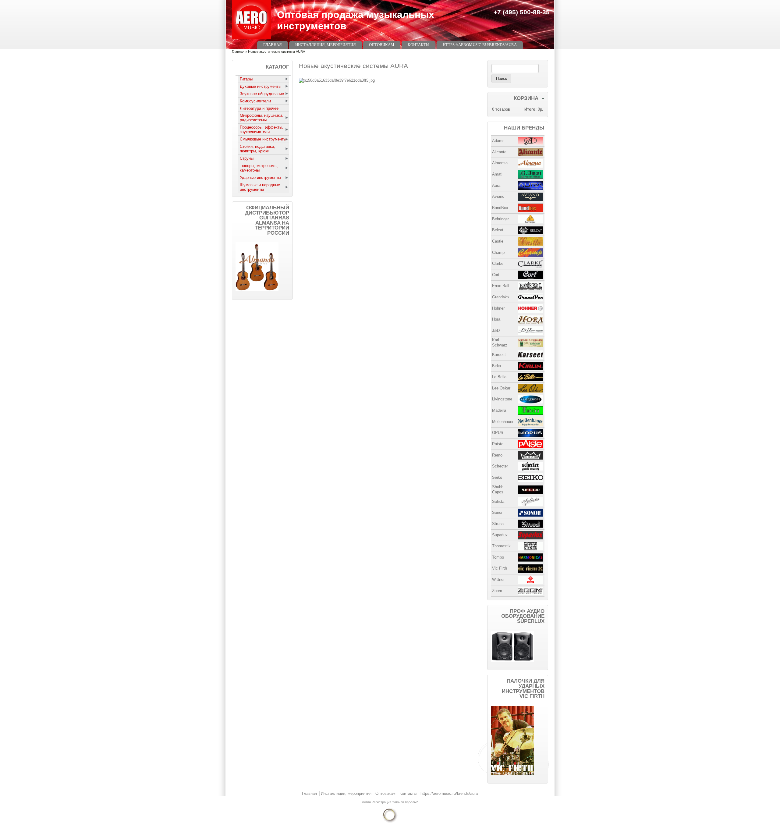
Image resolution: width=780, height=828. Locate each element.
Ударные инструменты (260, 177)
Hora (496, 319)
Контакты (418, 44)
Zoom (497, 590)
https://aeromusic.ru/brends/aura (480, 44)
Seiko (497, 477)
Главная (272, 44)
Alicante (499, 152)
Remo (497, 455)
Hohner (498, 308)
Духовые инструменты (260, 86)
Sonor (497, 512)
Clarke (497, 263)
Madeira (499, 410)
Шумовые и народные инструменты (260, 187)
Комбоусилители (255, 101)
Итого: (530, 109)
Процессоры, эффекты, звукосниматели (261, 129)
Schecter (500, 466)
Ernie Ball (500, 285)
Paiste (497, 444)
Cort (495, 274)
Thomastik (501, 546)
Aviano (498, 196)
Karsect (499, 354)
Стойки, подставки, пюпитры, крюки (257, 148)
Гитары (246, 79)
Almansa (500, 163)
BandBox (500, 207)
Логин (367, 802)
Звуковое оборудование (262, 93)
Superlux (500, 535)
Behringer (500, 219)
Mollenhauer (502, 421)
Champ (498, 252)
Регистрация (382, 802)
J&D (496, 330)
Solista (498, 501)
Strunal (498, 523)
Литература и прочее (259, 108)
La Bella (499, 377)
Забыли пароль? (405, 802)
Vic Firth (499, 568)
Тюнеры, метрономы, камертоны (259, 167)
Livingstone (502, 399)
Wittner (498, 579)
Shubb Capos (497, 489)
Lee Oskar (501, 388)
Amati (497, 174)
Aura (496, 185)
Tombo (498, 557)
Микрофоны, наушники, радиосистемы (261, 117)
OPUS (497, 432)
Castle (497, 241)
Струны (247, 158)
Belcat (497, 230)
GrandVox (500, 297)
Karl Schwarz (499, 342)
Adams (498, 140)
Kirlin (496, 365)
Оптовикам (381, 44)
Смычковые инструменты (263, 139)
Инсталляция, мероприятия (325, 44)
